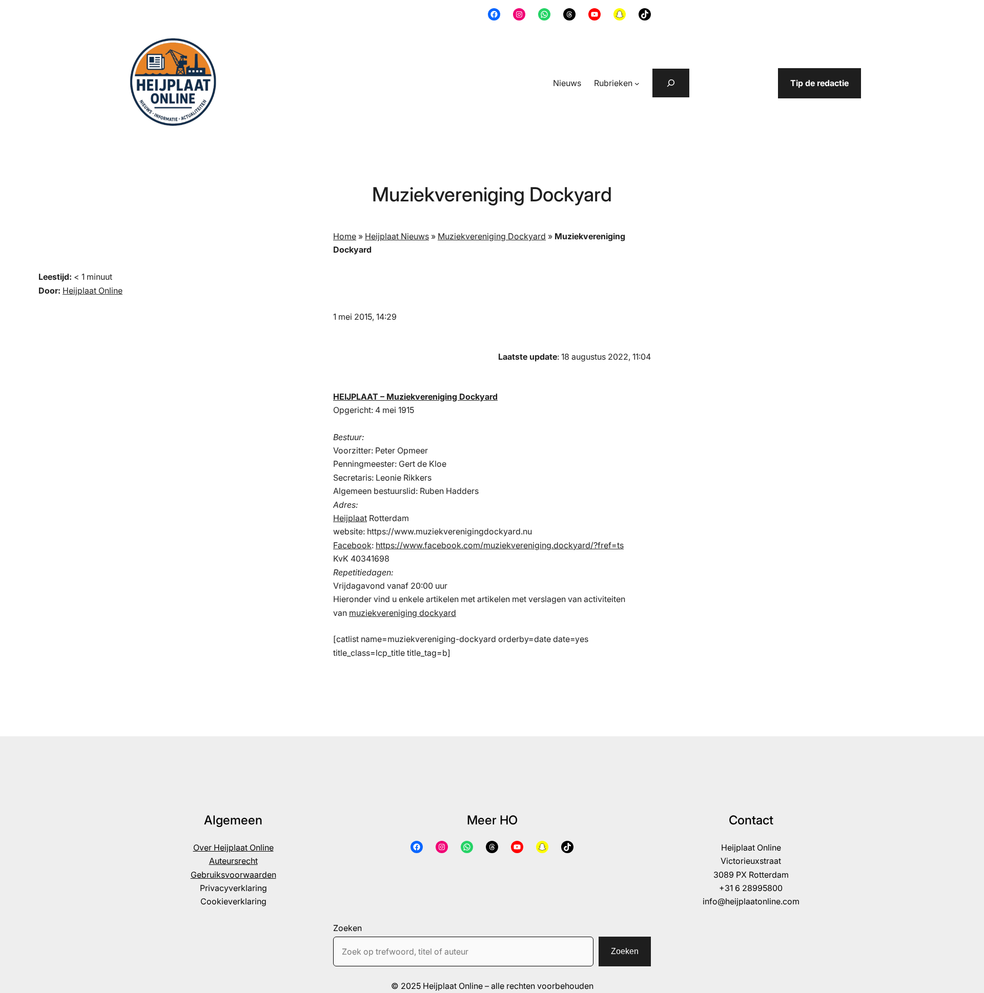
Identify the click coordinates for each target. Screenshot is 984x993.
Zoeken (347, 928)
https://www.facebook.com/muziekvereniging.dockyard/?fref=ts (500, 545)
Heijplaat (350, 518)
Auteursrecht (233, 861)
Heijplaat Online (92, 290)
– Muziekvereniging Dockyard (438, 396)
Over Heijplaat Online (233, 847)
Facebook (352, 545)
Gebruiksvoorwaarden (233, 875)
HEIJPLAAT (355, 396)
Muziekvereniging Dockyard (492, 236)
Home (344, 236)
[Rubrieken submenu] (637, 83)
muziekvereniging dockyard (402, 613)
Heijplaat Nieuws (397, 236)
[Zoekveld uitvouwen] (670, 83)
